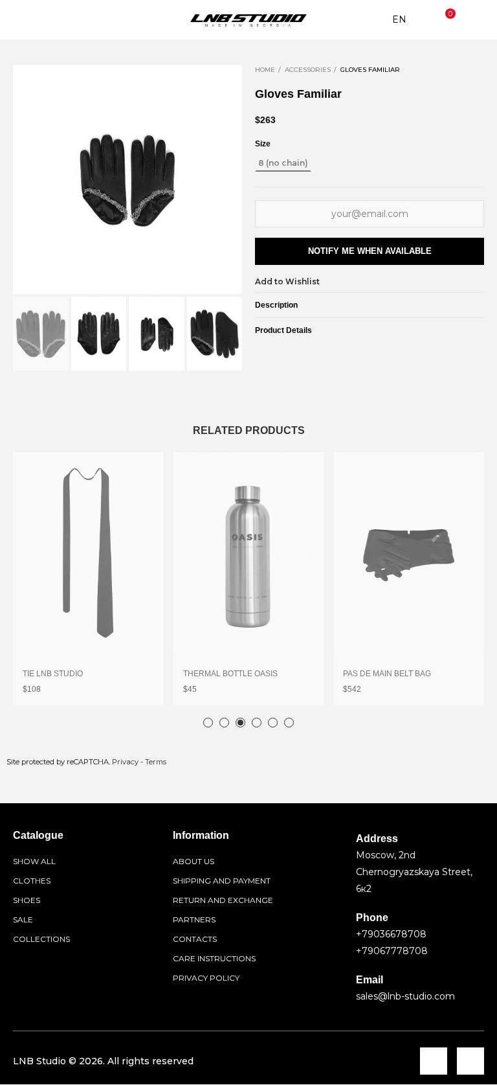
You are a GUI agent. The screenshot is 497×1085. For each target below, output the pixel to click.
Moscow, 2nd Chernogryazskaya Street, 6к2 (414, 872)
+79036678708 (391, 934)
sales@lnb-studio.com (405, 996)
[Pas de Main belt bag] (408, 552)
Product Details (283, 330)
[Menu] (22, 20)
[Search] (47, 20)
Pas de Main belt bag (387, 673)
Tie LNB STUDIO (53, 673)
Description (276, 305)
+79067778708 (392, 951)
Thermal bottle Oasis (230, 673)
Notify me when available (370, 251)
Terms (155, 761)
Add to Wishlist (287, 281)
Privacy (125, 761)
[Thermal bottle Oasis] (248, 552)
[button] (26, 179)
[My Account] (474, 20)
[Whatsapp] (470, 1061)
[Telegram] (433, 1061)
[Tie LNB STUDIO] (88, 552)
